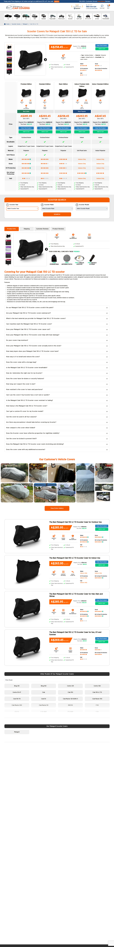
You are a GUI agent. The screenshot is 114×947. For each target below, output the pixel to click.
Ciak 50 (43, 698)
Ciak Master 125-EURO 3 (70, 698)
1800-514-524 (91, 7)
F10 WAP (70, 711)
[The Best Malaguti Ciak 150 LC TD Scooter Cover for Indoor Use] (26, 571)
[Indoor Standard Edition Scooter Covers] (100, 93)
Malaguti (25, 24)
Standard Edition (45, 84)
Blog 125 (16, 686)
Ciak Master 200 (17, 705)
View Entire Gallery (57, 508)
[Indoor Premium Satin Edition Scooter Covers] (81, 93)
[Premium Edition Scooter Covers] (26, 93)
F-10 (97, 705)
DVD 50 (70, 705)
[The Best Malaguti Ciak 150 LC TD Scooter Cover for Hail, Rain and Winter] (26, 608)
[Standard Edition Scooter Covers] (44, 93)
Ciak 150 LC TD (97, 692)
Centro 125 (70, 686)
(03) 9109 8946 (93, 8)
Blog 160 (43, 686)
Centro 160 (97, 686)
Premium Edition (26, 84)
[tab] (11, 229)
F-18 (97, 711)
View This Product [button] (102, 45)
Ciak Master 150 (97, 698)
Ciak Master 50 (43, 705)
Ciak (43, 692)
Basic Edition (63, 84)
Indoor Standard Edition (100, 84)
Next (45, 59)
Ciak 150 (70, 692)
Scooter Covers (16, 24)
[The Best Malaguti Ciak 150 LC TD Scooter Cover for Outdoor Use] (26, 535)
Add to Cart (102, 48)
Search (57, 214)
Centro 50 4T (17, 692)
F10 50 (17, 711)
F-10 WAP (44, 711)
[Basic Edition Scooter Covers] (63, 93)
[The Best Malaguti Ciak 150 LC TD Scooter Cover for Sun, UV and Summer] (26, 647)
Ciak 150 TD (17, 698)
